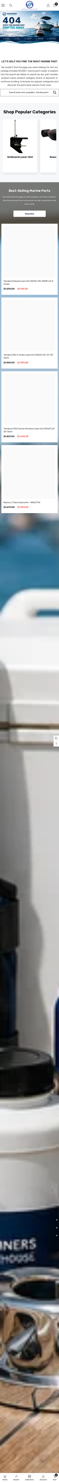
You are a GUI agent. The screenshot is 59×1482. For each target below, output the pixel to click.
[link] (16, 1477)
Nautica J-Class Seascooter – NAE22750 (22, 502)
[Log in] (48, 5)
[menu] (3, 5)
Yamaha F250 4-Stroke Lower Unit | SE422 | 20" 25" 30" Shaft (28, 356)
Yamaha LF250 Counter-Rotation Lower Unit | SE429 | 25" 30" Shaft (29, 430)
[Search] (10, 5)
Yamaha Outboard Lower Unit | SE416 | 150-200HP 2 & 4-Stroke (29, 282)
